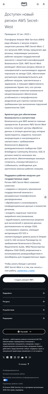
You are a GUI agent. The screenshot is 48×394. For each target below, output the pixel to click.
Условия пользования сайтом (14, 374)
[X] (4, 357)
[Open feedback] (45, 197)
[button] (24, 279)
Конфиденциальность (11, 370)
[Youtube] (22, 357)
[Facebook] (7, 357)
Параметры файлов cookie (13, 384)
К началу (22, 364)
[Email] (30, 357)
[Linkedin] (11, 357)
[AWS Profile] (43, 4)
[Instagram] (15, 357)
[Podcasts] (26, 357)
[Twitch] (19, 357)
